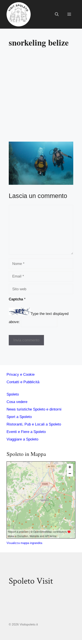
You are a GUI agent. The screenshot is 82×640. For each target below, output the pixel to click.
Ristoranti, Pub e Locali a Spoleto (34, 424)
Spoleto (13, 394)
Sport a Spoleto (19, 417)
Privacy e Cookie (21, 374)
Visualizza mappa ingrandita (24, 543)
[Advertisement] (41, 96)
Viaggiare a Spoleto (22, 439)
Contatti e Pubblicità (23, 382)
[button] (57, 14)
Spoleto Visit (31, 581)
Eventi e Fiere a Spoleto (26, 432)
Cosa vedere (17, 402)
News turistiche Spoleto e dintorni (34, 409)
